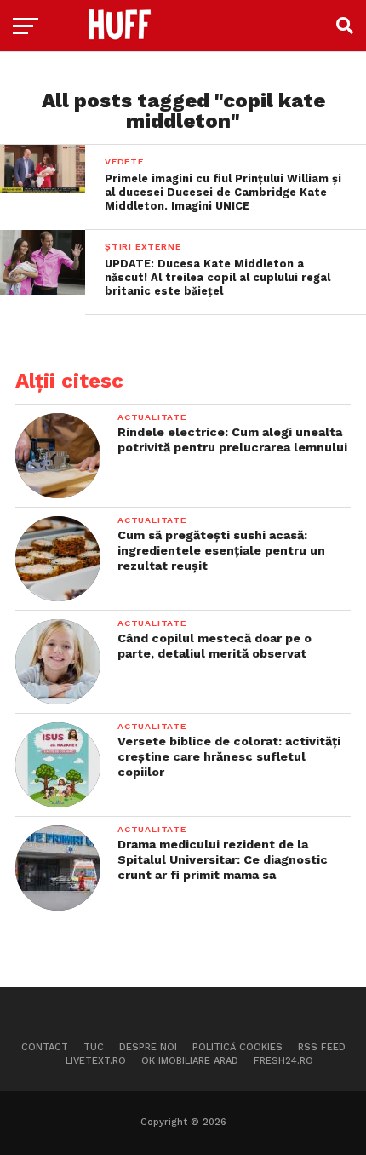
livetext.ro (96, 1060)
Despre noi (148, 1047)
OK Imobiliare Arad (189, 1060)
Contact (44, 1047)
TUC (93, 1047)
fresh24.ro (283, 1060)
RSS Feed (322, 1047)
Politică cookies (237, 1047)
